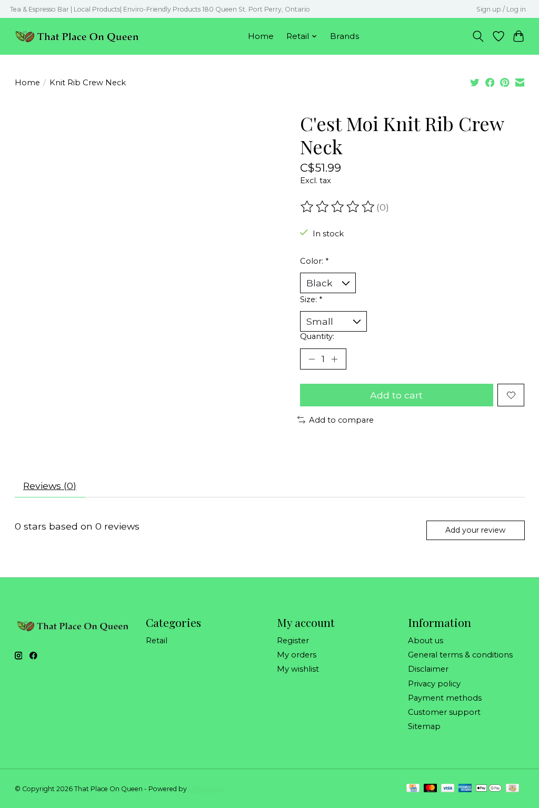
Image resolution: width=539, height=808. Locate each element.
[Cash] (512, 789)
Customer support (444, 712)
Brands (344, 36)
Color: (314, 261)
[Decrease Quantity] (311, 359)
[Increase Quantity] (334, 359)
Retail (156, 640)
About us (425, 640)
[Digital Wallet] (489, 789)
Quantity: (317, 336)
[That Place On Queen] (77, 36)
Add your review (475, 530)
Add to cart (396, 395)
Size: (311, 299)
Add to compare (341, 420)
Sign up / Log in (501, 9)
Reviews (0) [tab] (49, 485)
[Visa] (448, 789)
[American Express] (465, 789)
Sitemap (424, 726)
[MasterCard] (430, 789)
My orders (296, 655)
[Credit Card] (413, 789)
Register (293, 640)
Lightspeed (205, 789)
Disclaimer (428, 669)
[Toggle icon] (477, 36)
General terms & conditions (460, 655)
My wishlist (298, 669)
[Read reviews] (338, 207)
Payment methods (445, 698)
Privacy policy (434, 684)
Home (261, 36)
